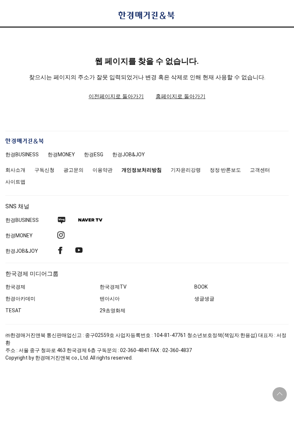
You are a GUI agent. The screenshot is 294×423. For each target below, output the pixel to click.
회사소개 (15, 170)
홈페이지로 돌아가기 (180, 96)
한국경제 (15, 287)
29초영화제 (112, 310)
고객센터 (260, 170)
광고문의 (73, 170)
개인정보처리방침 (142, 170)
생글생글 (204, 298)
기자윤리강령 (186, 170)
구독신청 (44, 170)
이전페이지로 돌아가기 (116, 96)
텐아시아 (110, 298)
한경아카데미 (20, 298)
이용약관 (103, 170)
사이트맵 (15, 182)
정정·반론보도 (225, 170)
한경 (22, 154)
